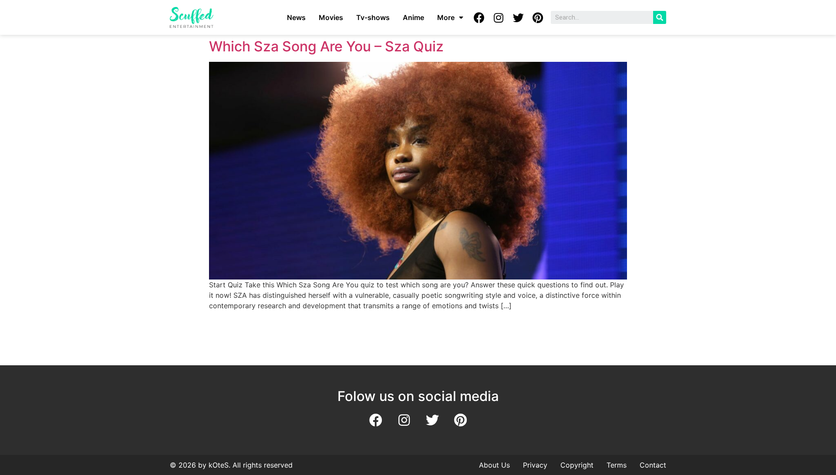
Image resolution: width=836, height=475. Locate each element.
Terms (617, 465)
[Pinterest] (537, 17)
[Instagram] (498, 17)
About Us (494, 465)
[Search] (659, 17)
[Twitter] (518, 17)
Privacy (535, 465)
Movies (331, 17)
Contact (653, 465)
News (296, 17)
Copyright (576, 465)
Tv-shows (373, 17)
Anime (413, 17)
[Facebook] (478, 17)
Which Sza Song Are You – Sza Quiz (326, 46)
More (446, 17)
